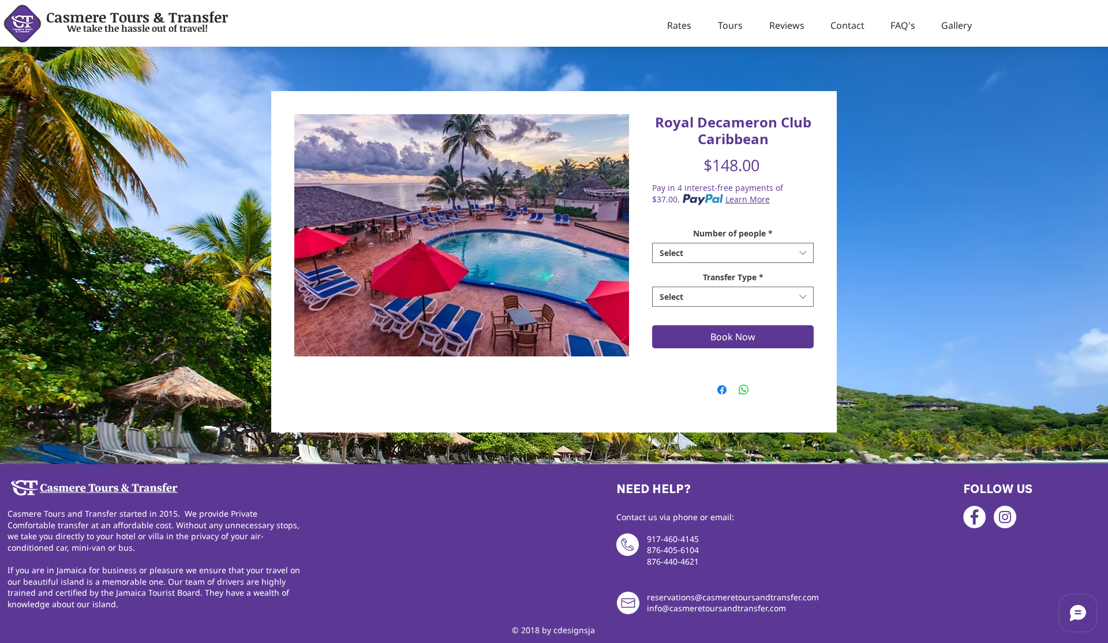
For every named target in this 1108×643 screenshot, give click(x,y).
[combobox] (733, 253)
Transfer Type (733, 277)
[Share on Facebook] (722, 390)
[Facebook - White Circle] (974, 517)
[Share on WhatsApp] (744, 390)
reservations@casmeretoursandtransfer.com (733, 597)
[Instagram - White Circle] (1005, 517)
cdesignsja (574, 630)
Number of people (733, 233)
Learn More (747, 199)
